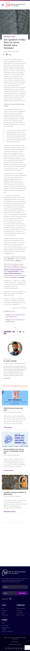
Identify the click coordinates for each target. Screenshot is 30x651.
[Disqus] (15, 544)
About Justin (5, 615)
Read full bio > (7, 378)
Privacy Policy (15, 641)
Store (3, 623)
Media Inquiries (20, 615)
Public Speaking (21, 608)
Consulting (19, 610)
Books (3, 612)
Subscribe (22, 593)
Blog (3, 608)
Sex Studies (5, 625)
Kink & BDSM (7, 36)
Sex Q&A (13, 36)
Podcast (4, 610)
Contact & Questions (7, 631)
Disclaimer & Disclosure (15, 644)
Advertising (19, 612)
